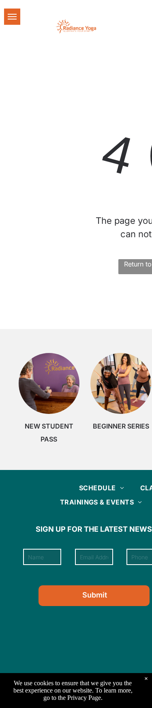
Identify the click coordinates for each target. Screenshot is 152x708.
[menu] (12, 17)
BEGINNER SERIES (121, 426)
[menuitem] (101, 488)
